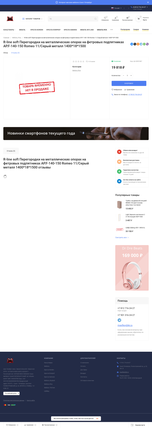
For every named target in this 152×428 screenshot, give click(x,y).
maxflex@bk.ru (125, 325)
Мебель (46, 366)
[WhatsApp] (144, 44)
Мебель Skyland (49, 380)
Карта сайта (31, 400)
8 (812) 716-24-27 (139, 7)
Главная (6, 37)
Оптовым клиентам (87, 380)
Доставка (83, 370)
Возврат (83, 373)
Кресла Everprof (49, 373)
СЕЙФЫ (46, 391)
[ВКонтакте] (131, 44)
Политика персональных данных (13, 400)
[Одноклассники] (138, 44)
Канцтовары (48, 362)
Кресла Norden (49, 370)
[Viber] (147, 44)
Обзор (5, 53)
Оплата (82, 366)
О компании (84, 362)
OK (97, 418)
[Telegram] (141, 44)
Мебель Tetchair (49, 387)
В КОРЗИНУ (129, 83)
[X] (135, 44)
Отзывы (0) (15, 53)
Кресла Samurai (49, 377)
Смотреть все (121, 237)
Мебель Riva (16, 37)
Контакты (83, 377)
